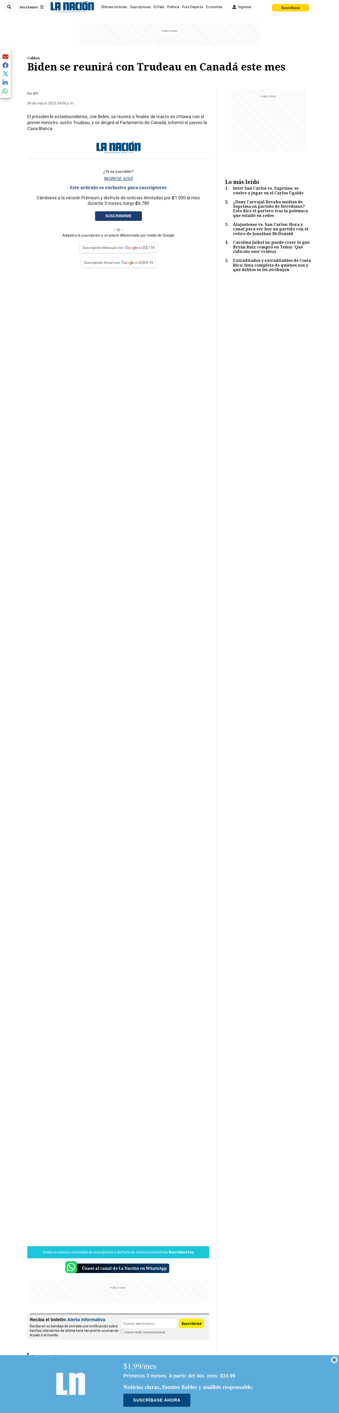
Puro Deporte (192, 7)
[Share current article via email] (5, 56)
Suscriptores (140, 7)
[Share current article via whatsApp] (5, 91)
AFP (35, 93)
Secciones (29, 7)
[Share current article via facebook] (5, 65)
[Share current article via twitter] (5, 74)
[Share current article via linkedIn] (5, 82)
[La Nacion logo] (72, 7)
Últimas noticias (114, 7)
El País (159, 7)
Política (173, 7)
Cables (33, 57)
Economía (214, 7)
